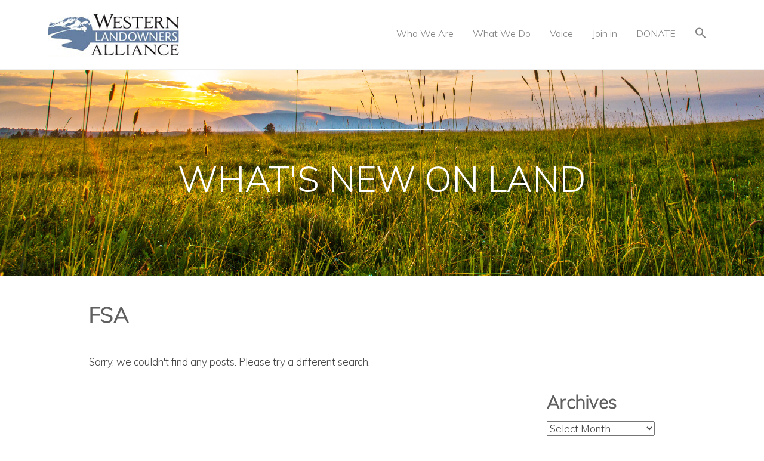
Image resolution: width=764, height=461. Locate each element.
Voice (561, 33)
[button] (700, 34)
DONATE (656, 33)
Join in (604, 33)
